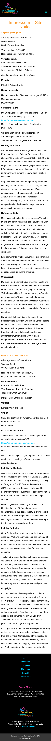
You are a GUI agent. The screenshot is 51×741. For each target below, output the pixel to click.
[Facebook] (25, 701)
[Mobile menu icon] (46, 11)
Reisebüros (25, 677)
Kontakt (25, 673)
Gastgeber (25, 665)
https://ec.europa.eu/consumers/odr (17, 120)
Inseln (25, 658)
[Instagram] (29, 701)
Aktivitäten (25, 662)
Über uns (25, 669)
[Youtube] (20, 701)
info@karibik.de (28, 726)
